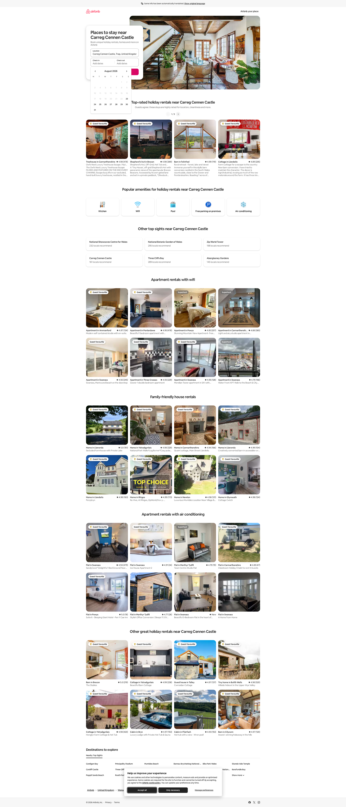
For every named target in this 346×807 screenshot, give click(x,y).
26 (105, 104)
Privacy (108, 802)
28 (116, 104)
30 (127, 104)
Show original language (194, 3)
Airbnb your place (249, 11)
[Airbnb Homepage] (93, 11)
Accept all (142, 790)
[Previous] (168, 114)
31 (95, 110)
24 (95, 104)
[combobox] (114, 54)
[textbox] (102, 63)
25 (100, 104)
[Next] (178, 114)
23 (127, 99)
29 (121, 104)
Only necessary (173, 790)
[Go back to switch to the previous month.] (95, 71)
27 (111, 104)
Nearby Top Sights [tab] (94, 755)
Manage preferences (204, 790)
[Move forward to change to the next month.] (126, 71)
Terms (117, 802)
